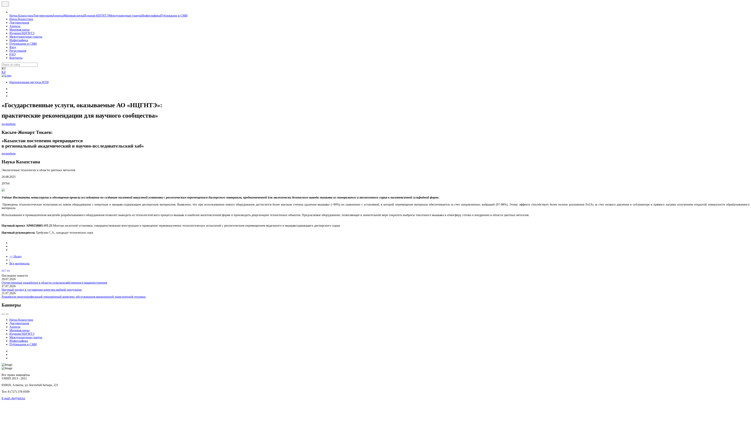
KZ (4, 72)
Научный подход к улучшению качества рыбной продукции (42, 289)
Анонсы (58, 15)
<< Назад (15, 256)
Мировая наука (74, 15)
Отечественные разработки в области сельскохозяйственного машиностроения (54, 282)
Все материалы (19, 263)
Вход (12, 47)
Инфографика (151, 15)
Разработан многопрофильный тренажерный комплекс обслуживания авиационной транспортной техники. (74, 296)
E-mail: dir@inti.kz (13, 398)
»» (8, 270)
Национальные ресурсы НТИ (29, 82)
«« (3, 270)
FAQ (12, 54)
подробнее (9, 124)
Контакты (15, 57)
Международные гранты (125, 15)
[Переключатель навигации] (5, 4)
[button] (11, 12)
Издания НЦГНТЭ (96, 15)
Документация (43, 15)
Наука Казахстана (21, 15)
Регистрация (17, 50)
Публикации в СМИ (174, 15)
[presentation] (3, 314)
